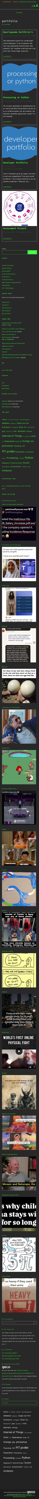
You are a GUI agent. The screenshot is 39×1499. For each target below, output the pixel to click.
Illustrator (22, 431)
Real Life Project (16, 463)
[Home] (2, 24)
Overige (26, 441)
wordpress (7, 470)
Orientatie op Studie (24, 232)
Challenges (9, 169)
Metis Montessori (7, 407)
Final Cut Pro (31, 427)
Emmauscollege (7, 404)
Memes (16, 1)
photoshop (7, 446)
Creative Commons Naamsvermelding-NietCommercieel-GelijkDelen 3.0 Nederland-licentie (18, 1373)
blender (17, 419)
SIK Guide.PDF (6, 271)
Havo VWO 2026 (7, 370)
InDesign (29, 431)
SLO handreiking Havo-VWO (10, 1358)
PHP (23, 446)
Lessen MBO (28, 101)
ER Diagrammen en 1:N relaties (11, 357)
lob (3, 441)
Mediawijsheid (9, 441)
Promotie (21, 458)
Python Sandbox (7, 337)
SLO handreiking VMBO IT (10, 1353)
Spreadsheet (6, 466)
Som (3, 382)
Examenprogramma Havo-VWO (11, 1356)
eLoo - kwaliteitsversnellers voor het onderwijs (16, 486)
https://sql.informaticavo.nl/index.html (13, 343)
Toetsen (24, 466)
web (29, 466)
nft (20, 441)
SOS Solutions (6, 310)
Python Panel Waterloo (9, 334)
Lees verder (7, 56)
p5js (32, 441)
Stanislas (4, 401)
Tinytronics (5, 305)
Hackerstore (5, 302)
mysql (17, 441)
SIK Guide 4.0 (6, 277)
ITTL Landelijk (26, 436)
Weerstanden (6, 285)
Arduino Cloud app (7, 265)
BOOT (4, 489)
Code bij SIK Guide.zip (8, 274)
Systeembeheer (15, 466)
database (6, 423)
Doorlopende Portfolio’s (18, 32)
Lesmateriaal (6, 1)
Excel (21, 427)
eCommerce (6, 427)
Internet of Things (12, 435)
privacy (4, 458)
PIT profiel (8, 451)
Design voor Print (23, 423)
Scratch (26, 463)
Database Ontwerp (7, 346)
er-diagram (14, 427)
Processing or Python (16, 97)
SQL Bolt (4, 352)
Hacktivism (9, 431)
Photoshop (17, 446)
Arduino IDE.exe (7, 268)
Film (25, 427)
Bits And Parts (6, 313)
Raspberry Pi (6, 463)
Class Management (25, 419)
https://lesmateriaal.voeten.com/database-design (17, 354)
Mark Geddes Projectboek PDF (11, 282)
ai (8, 419)
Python (29, 457)
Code (20, 101)
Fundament (5, 385)
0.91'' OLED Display (8, 288)
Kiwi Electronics (7, 308)
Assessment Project (14, 228)
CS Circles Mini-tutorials (9, 331)
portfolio (7, 24)
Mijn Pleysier (6, 388)
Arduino (12, 419)
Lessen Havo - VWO (28, 36)
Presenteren (20, 452)
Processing (12, 458)
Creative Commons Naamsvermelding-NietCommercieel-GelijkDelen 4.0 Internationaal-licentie (19, 1495)
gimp (3, 431)
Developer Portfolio (15, 163)
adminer (4, 419)
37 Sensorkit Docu (7, 279)
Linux (33, 436)
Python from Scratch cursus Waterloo (13, 329)
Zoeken (4, 248)
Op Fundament (6, 349)
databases (13, 423)
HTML (15, 431)
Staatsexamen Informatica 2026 (11, 323)
